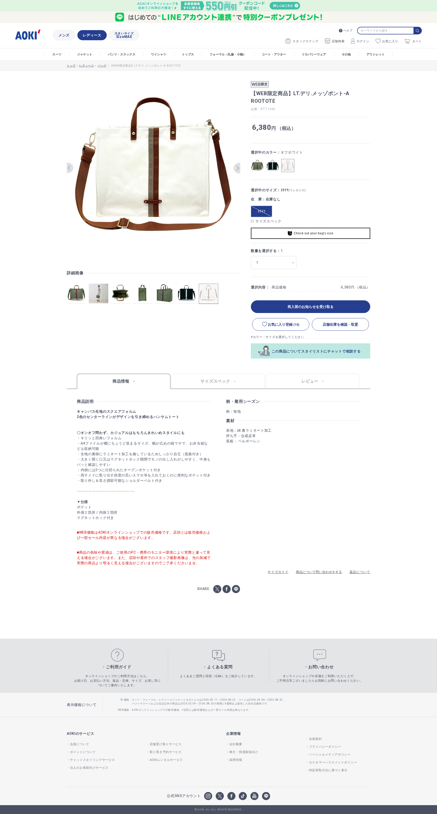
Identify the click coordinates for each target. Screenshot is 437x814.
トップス (188, 54)
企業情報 (233, 734)
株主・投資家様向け (243, 752)
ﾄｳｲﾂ (262, 211)
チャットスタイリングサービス (92, 760)
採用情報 (235, 760)
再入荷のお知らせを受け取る (311, 307)
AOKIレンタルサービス (166, 760)
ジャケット (84, 54)
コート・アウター (274, 54)
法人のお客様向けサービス (89, 767)
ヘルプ (347, 30)
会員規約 (315, 739)
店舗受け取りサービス (166, 744)
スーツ (56, 54)
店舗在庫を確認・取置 (340, 324)
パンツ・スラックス (121, 54)
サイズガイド (278, 572)
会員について (79, 744)
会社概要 (235, 744)
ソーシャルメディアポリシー (330, 754)
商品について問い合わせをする (319, 572)
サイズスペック (268, 221)
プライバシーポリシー (325, 746)
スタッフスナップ (305, 41)
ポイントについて (83, 752)
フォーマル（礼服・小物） (228, 54)
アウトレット (375, 54)
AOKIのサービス (80, 734)
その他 (346, 54)
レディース (92, 35)
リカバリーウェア (314, 54)
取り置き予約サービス (166, 752)
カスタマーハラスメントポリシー (333, 762)
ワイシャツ (158, 54)
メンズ (64, 35)
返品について (359, 572)
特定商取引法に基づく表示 (328, 770)
